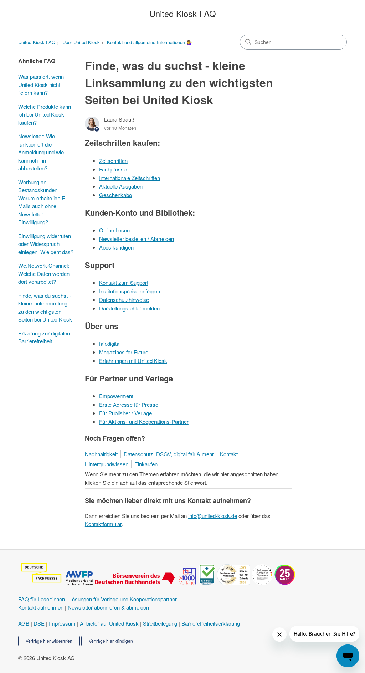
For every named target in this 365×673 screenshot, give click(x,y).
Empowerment (116, 396)
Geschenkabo (115, 195)
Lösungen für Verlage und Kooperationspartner (123, 599)
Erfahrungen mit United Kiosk (133, 360)
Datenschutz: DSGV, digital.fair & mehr (169, 454)
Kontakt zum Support (123, 282)
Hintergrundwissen (106, 464)
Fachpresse (113, 169)
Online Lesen (114, 230)
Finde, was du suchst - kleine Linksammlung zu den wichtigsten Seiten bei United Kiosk (45, 307)
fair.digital (109, 343)
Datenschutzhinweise (124, 299)
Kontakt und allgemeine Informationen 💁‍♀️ (149, 42)
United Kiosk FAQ (36, 42)
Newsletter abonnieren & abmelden (108, 607)
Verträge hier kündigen (111, 641)
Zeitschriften (113, 160)
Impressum (62, 623)
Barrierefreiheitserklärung (210, 623)
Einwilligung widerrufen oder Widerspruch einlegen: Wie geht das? (45, 244)
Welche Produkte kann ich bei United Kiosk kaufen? (44, 114)
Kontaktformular (103, 524)
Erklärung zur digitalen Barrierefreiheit (44, 337)
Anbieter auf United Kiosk (109, 623)
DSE (39, 623)
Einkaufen (146, 464)
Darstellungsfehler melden (129, 308)
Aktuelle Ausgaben (121, 186)
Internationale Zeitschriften (129, 177)
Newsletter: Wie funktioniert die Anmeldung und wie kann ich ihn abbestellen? (41, 152)
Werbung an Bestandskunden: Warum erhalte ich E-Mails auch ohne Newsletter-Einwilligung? (42, 202)
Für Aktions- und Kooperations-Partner (144, 421)
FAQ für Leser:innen (41, 599)
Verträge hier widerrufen (49, 641)
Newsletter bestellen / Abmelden (136, 238)
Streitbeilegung (160, 623)
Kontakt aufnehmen (40, 607)
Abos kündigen (116, 247)
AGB (23, 623)
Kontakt (229, 454)
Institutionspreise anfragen (129, 291)
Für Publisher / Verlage (125, 413)
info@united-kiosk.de (212, 515)
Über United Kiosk (81, 42)
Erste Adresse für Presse (128, 404)
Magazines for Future (123, 352)
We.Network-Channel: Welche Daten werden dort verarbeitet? (44, 273)
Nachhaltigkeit (101, 454)
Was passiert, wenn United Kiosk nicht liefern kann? (41, 84)
